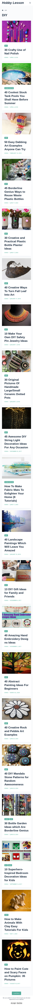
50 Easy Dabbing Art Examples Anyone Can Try (15, 145)
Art (6, 138)
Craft (7, 819)
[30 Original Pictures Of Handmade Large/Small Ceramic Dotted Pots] (16, 361)
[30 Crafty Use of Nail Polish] (16, 31)
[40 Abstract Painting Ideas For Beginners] (16, 663)
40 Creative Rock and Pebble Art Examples (15, 731)
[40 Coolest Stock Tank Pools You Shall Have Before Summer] (16, 74)
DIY (6, 45)
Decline (19, 1003)
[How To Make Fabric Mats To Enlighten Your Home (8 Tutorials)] (16, 468)
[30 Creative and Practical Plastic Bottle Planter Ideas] (16, 219)
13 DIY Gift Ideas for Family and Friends (15, 593)
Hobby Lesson (13, 3)
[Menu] (30, 3)
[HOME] (2, 10)
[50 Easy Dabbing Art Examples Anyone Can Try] (16, 123)
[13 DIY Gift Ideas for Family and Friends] (16, 571)
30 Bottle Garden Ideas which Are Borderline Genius (16, 827)
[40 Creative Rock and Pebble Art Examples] (16, 709)
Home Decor (9, 88)
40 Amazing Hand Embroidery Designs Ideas (16, 639)
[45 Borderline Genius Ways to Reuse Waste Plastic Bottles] (16, 169)
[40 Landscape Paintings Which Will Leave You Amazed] (16, 521)
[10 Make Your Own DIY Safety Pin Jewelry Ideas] (16, 315)
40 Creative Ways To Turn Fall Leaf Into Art (15, 291)
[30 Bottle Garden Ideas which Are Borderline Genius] (16, 805)
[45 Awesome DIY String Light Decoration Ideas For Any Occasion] (16, 418)
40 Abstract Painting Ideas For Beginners (16, 685)
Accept (13, 1003)
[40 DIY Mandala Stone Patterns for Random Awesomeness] (16, 755)
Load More (16, 993)
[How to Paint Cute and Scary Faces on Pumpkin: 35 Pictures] (16, 950)
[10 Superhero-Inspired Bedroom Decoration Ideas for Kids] (16, 851)
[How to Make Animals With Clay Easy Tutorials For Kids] (16, 900)
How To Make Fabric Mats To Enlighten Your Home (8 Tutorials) (14, 493)
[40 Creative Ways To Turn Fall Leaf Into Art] (16, 269)
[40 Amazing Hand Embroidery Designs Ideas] (16, 617)
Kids (10, 865)
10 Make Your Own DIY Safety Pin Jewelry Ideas (16, 337)
